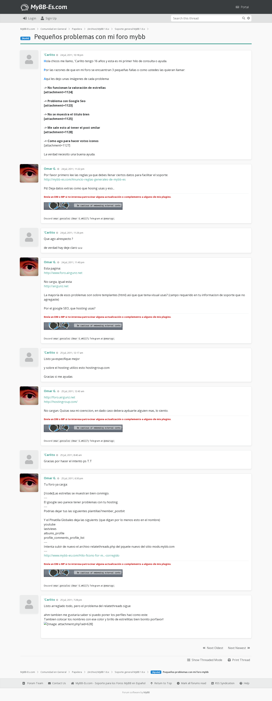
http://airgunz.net (56, 286)
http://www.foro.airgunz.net (63, 273)
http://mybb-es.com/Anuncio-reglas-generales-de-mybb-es (85, 179)
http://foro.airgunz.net (59, 397)
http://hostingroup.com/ (61, 402)
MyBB (147, 692)
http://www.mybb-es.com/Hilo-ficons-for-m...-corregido (81, 555)
